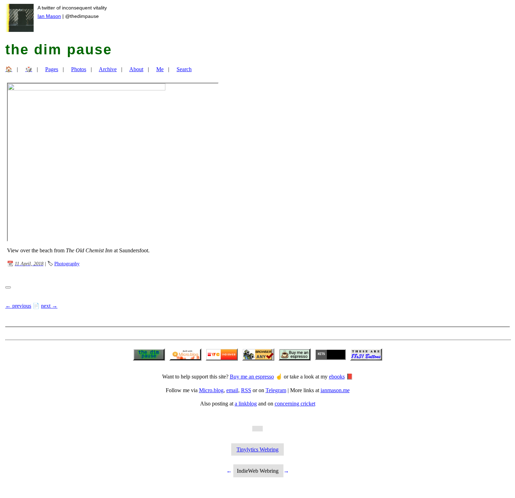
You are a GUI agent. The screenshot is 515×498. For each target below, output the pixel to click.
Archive (108, 69)
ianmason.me (335, 390)
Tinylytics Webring (257, 449)
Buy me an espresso (252, 377)
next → (49, 306)
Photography (67, 263)
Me (160, 69)
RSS (246, 390)
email (232, 390)
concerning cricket (295, 404)
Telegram (276, 390)
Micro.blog (211, 390)
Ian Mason (49, 16)
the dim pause (58, 49)
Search (184, 69)
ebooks (337, 377)
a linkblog (246, 404)
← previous (18, 306)
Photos (78, 69)
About (136, 69)
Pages (51, 69)
